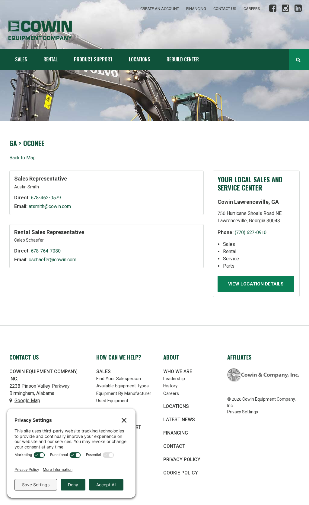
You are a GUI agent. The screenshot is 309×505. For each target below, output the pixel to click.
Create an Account (159, 8)
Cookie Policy (180, 473)
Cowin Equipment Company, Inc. (50, 30)
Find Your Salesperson (118, 378)
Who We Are (177, 371)
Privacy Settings (242, 411)
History (170, 386)
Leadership (174, 378)
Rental (50, 59)
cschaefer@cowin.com (52, 259)
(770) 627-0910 (250, 232)
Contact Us (224, 8)
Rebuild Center (183, 59)
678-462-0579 (46, 197)
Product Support (93, 59)
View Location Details (256, 284)
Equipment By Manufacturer (123, 393)
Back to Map (22, 158)
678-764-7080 (46, 251)
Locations (139, 59)
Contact (174, 446)
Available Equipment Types (122, 386)
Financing (196, 8)
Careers (252, 8)
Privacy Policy (181, 459)
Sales (21, 59)
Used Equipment (112, 400)
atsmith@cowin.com (50, 206)
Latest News (179, 419)
